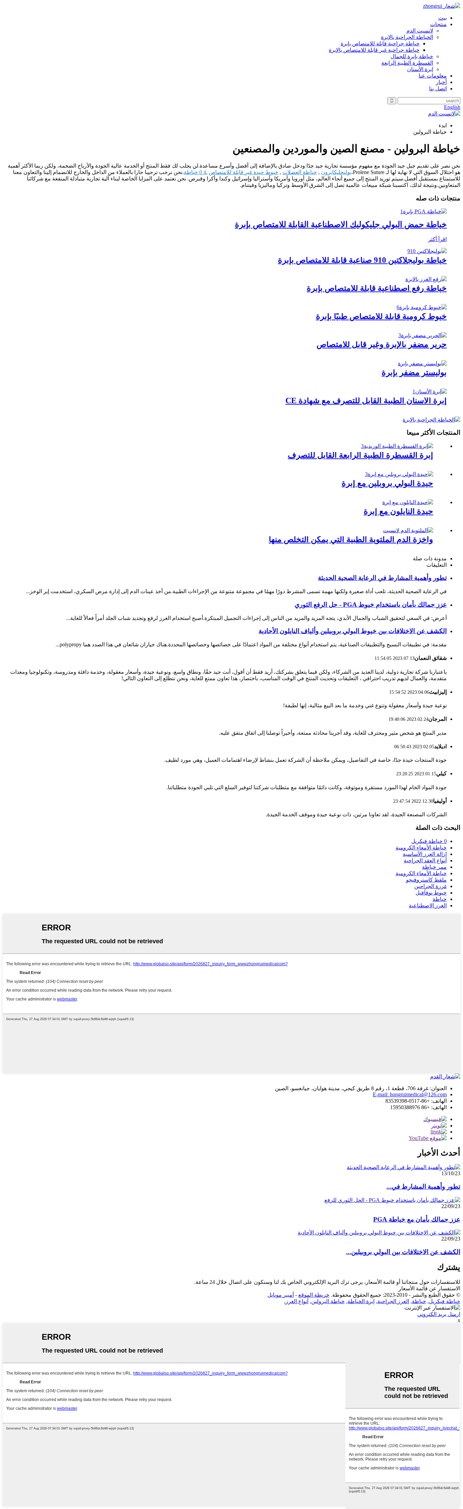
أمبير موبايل (280, 1295)
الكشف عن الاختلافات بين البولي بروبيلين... (403, 1251)
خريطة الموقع (313, 1295)
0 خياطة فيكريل (429, 841)
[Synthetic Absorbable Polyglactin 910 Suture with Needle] (427, 251)
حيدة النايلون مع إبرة (398, 511)
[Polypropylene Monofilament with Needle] (399, 474)
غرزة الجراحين (430, 886)
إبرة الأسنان (420, 69)
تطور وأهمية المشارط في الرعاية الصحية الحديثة (382, 577)
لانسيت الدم (419, 31)
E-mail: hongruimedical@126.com (410, 1094)
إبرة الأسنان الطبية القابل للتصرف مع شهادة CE (366, 400)
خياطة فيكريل (444, 1301)
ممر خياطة (434, 867)
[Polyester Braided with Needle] (422, 363)
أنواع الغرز (296, 1301)
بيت (442, 18)
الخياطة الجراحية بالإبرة (407, 37)
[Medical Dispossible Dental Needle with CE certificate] (429, 391)
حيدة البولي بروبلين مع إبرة (387, 483)
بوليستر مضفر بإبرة (414, 372)
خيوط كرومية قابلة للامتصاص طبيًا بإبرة (381, 316)
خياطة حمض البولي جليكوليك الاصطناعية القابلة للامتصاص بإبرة (341, 224)
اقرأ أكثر (437, 239)
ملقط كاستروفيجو (426, 880)
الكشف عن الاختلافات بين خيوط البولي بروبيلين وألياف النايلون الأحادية (353, 630)
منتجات (438, 24)
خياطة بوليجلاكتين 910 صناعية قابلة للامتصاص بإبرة (362, 260)
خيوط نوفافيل (431, 893)
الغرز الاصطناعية (428, 905)
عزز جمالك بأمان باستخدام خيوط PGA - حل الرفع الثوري (371, 604)
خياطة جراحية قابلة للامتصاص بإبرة (380, 43)
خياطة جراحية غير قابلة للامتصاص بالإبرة (374, 50)
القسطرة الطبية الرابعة (407, 63)
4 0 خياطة (195, 172)
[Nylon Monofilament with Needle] (407, 502)
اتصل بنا (438, 88)
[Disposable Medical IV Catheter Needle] (397, 446)
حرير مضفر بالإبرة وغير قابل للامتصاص (382, 344)
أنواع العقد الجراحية (425, 860)
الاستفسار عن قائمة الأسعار (429, 1288)
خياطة (439, 899)
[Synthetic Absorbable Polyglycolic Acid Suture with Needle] (423, 211)
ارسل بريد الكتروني (438, 1314)
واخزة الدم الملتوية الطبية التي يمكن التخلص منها (351, 539)
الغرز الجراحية (393, 1301)
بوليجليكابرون (336, 172)
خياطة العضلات (299, 172)
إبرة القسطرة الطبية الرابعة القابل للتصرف (360, 455)
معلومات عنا (433, 76)
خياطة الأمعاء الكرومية (421, 847)
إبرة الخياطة (361, 1301)
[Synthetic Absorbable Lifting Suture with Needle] (426, 279)
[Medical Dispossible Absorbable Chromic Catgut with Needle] (422, 307)
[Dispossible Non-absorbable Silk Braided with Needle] (422, 335)
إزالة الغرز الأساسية (425, 854)
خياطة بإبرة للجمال (411, 56)
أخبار (441, 82)
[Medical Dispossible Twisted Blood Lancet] (408, 530)
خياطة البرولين (328, 1301)
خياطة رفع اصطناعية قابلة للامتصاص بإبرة (377, 288)
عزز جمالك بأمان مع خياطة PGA (416, 1219)
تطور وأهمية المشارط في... (423, 1186)
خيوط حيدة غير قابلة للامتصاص (243, 172)
